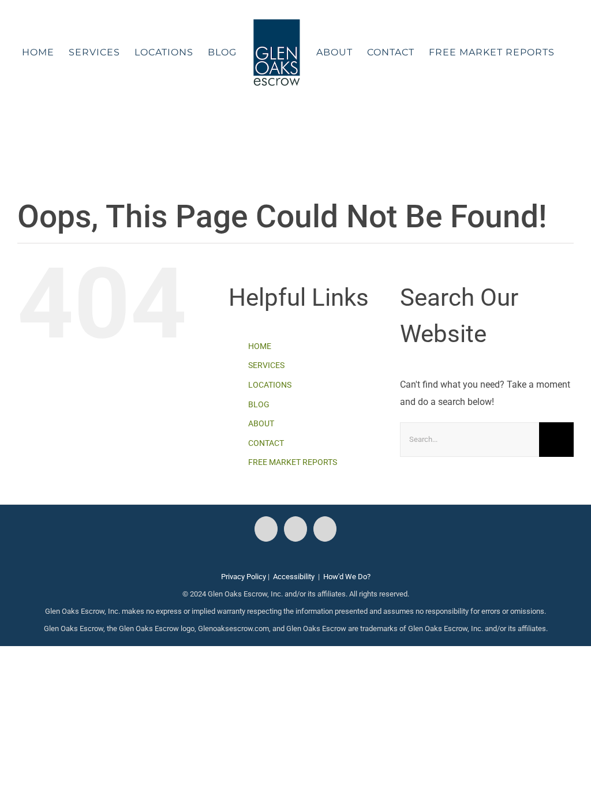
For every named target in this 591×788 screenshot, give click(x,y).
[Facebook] (266, 529)
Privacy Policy (243, 576)
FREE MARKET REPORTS (292, 462)
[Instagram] (295, 529)
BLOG (259, 404)
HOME (259, 346)
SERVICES (266, 365)
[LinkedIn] (324, 529)
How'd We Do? (347, 576)
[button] (288, 129)
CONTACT (266, 443)
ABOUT (261, 423)
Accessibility (294, 576)
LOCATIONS (269, 384)
